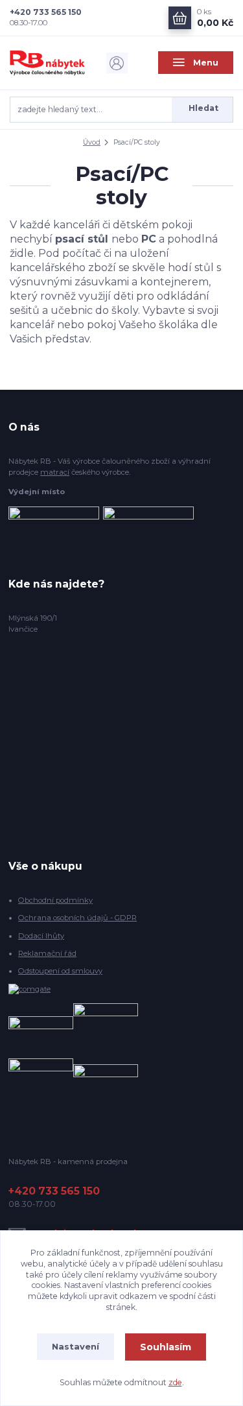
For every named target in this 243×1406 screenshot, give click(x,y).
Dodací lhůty (41, 935)
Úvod (91, 142)
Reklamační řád (47, 953)
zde (175, 1382)
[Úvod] (47, 63)
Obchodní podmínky (55, 900)
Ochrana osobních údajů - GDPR (77, 917)
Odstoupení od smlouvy (60, 970)
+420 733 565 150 (46, 12)
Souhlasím (165, 1347)
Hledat (203, 108)
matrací (54, 472)
